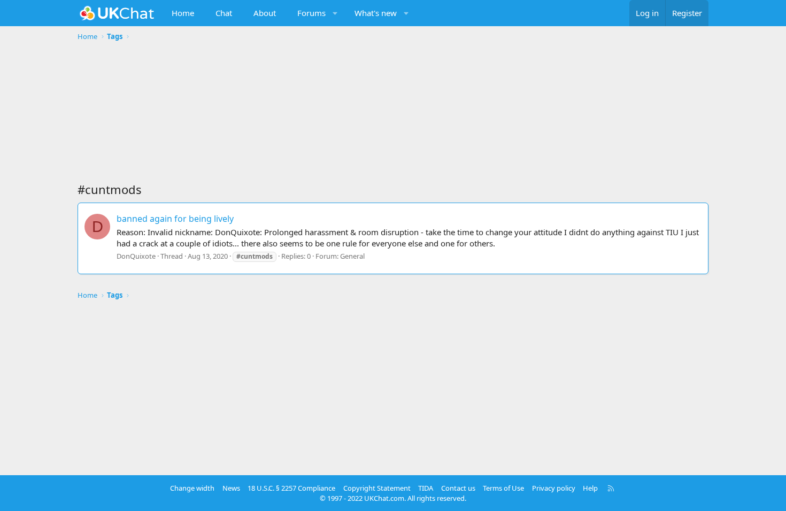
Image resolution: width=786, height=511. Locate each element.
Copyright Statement (377, 488)
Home (183, 12)
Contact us (458, 488)
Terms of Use (503, 488)
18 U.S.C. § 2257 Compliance (291, 488)
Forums (311, 12)
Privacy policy (553, 488)
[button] (335, 13)
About (264, 12)
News (231, 488)
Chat (223, 12)
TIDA (425, 488)
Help (590, 488)
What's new (376, 12)
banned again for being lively (175, 218)
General (352, 256)
